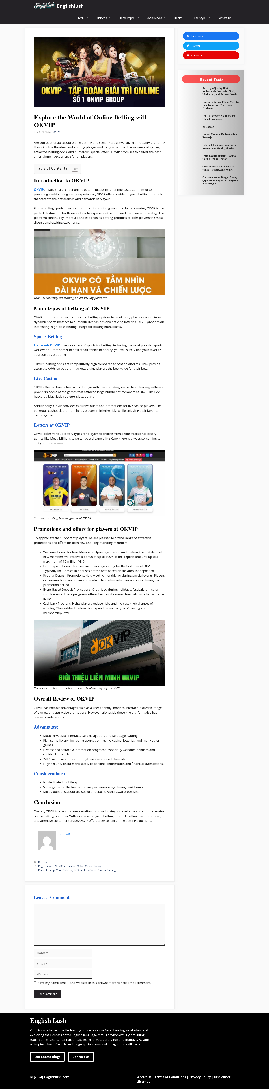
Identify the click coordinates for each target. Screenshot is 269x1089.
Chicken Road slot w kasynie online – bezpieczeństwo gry (218, 167)
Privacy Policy (200, 1077)
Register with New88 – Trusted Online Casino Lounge (70, 866)
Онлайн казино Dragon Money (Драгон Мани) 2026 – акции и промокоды (220, 180)
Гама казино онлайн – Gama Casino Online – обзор (219, 157)
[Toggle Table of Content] (73, 169)
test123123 (208, 126)
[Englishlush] (44, 6)
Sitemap (143, 1081)
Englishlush (70, 6)
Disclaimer (222, 1077)
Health (178, 18)
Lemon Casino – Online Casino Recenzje (219, 135)
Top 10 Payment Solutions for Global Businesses (218, 117)
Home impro (127, 18)
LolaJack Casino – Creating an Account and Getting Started (219, 146)
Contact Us (224, 18)
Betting (42, 862)
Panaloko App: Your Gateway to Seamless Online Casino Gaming (77, 870)
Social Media (154, 18)
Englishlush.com (56, 1077)
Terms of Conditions (170, 1077)
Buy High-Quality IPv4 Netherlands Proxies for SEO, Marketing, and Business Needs (219, 91)
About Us (144, 1077)
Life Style (200, 18)
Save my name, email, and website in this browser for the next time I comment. (94, 983)
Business (101, 18)
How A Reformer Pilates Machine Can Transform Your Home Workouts (221, 105)
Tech (80, 18)
